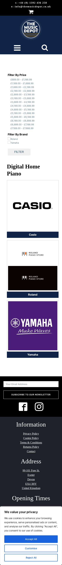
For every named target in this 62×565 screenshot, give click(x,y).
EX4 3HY (31, 483)
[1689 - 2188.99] (9, 86)
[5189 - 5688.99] (9, 112)
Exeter (31, 474)
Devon (31, 479)
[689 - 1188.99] (9, 79)
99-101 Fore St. (31, 470)
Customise (31, 548)
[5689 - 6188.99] (9, 116)
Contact (31, 451)
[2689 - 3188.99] (9, 94)
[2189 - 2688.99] (9, 90)
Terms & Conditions (31, 442)
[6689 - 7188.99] (9, 124)
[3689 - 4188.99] (9, 101)
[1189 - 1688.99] (9, 83)
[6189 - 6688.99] (9, 120)
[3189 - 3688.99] (9, 97)
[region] (31, 535)
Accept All (31, 539)
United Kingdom (31, 488)
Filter (19, 151)
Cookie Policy (31, 438)
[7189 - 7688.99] (9, 127)
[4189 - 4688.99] (9, 105)
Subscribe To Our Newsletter (31, 394)
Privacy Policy (31, 433)
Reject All (31, 557)
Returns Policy (31, 446)
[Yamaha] (9, 142)
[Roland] (9, 138)
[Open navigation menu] (17, 48)
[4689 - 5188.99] (9, 109)
